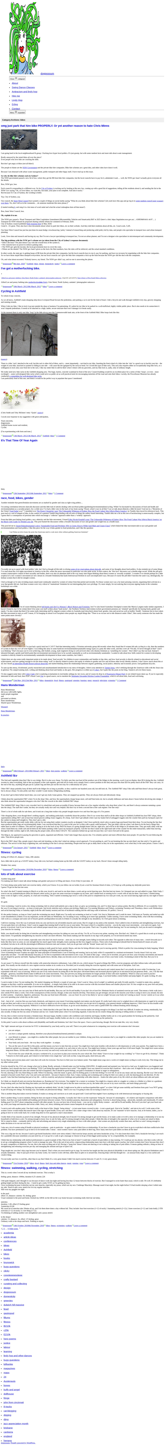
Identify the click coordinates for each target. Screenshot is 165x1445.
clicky (6, 1271)
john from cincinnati (14, 1402)
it (14, 207)
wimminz (111, 680)
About (15, 83)
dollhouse (9, 1394)
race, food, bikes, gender (17, 498)
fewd (56, 680)
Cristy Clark (30, 674)
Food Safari (14, 511)
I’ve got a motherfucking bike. (20, 268)
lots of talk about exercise (18, 874)
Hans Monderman (12, 685)
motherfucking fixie (37, 282)
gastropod (68, 680)
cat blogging (10, 1411)
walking (64, 771)
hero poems (55, 771)
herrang (8, 1440)
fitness (61, 680)
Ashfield (30, 264)
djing (6, 1419)
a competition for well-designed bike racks (25, 376)
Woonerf (4, 707)
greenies (76, 680)
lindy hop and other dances (56, 1163)
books (7, 1258)
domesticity (49, 264)
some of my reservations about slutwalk (86, 569)
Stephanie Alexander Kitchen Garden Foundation (90, 676)
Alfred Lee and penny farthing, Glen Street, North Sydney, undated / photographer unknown (31, 278)
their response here (34, 224)
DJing (15, 104)
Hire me (16, 96)
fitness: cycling (11, 852)
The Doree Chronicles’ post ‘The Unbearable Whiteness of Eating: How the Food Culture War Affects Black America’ (82, 511)
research (96, 680)
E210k (7, 1334)
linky (3, 767)
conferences (10, 1241)
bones (7, 1385)
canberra (8, 1432)
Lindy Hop (17, 100)
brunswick (9, 1262)
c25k (6, 1330)
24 (5, 1377)
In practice (5, 715)
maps (6, 1372)
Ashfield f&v (9, 775)
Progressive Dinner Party (116, 674)
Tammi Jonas (110, 668)
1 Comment (60, 436)
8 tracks (8, 1406)
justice (57, 264)
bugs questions (12, 1266)
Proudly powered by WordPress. (23, 1443)
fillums (7, 1317)
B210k (7, 1326)
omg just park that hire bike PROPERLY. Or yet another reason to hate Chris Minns (55, 125)
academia (9, 1233)
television (103, 680)
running (75, 1163)
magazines (9, 1368)
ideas (6, 1245)
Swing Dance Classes (23, 87)
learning (83, 680)
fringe (6, 1398)
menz (90, 680)
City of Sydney (47, 188)
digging (7, 1415)
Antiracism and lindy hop (24, 91)
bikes (36, 264)
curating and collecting (15, 1283)
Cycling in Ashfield (13, 291)
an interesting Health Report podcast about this (30, 664)
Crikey (96, 670)
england (8, 1436)
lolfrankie (8, 1364)
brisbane (8, 1428)
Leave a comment (68, 264)
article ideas (10, 1237)
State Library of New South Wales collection (91, 278)
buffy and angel (12, 1389)
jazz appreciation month (16, 1423)
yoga (81, 1163)
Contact (16, 108)
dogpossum (47, 73)
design (41, 264)
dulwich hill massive (14, 1305)
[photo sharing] (1, 273)
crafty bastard (11, 1279)
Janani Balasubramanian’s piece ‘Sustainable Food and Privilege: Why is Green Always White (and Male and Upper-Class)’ (63, 526)
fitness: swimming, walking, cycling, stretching (32, 1167)
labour (7, 1347)
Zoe (41, 676)
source (4, 359)
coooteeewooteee (13, 1275)
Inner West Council (21, 201)
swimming (61, 1226)
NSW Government (30, 168)
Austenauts (9, 1381)
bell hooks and (66, 607)
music (69, 1163)
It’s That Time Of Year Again (19, 440)
